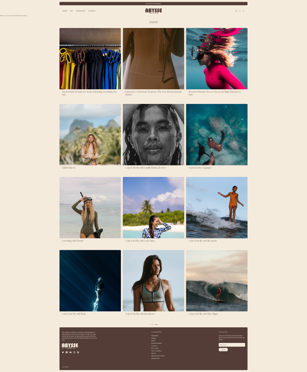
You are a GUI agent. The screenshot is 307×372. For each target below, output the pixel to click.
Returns (153, 340)
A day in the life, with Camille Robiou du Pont (145, 168)
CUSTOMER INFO (80, 11)
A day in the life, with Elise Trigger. (203, 314)
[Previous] (128, 3)
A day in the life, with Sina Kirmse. (140, 314)
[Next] (178, 3)
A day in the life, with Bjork (74, 314)
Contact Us (154, 345)
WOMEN (64, 11)
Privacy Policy (155, 348)
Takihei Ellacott (68, 168)
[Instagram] (74, 352)
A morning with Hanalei (72, 241)
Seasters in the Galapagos (200, 168)
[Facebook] (67, 352)
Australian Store (155, 358)
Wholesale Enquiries (156, 343)
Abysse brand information (158, 356)
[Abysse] (153, 11)
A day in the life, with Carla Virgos (140, 241)
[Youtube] (70, 352)
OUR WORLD (91, 11)
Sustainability (154, 335)
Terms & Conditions (156, 350)
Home (2, 15)
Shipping (153, 338)
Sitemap (153, 353)
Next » (156, 324)
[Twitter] (63, 352)
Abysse (66, 367)
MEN (71, 11)
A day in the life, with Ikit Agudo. (203, 241)
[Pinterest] (78, 352)
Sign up (223, 349)
